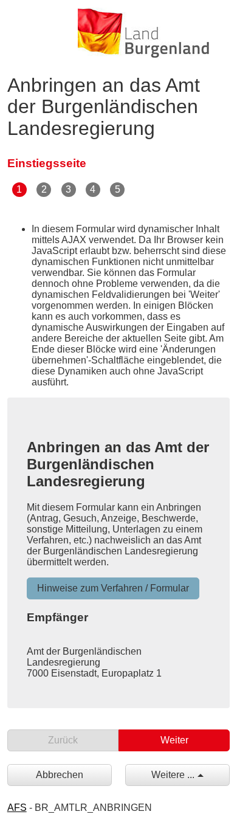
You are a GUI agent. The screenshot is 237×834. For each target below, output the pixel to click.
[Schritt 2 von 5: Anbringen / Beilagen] (44, 189)
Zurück (63, 740)
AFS (17, 807)
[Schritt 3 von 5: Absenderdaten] (69, 189)
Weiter (174, 740)
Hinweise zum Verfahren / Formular (113, 588)
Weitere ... (172, 775)
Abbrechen (59, 775)
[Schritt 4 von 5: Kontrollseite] (94, 189)
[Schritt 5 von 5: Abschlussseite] (118, 189)
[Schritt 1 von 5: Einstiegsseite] (20, 189)
